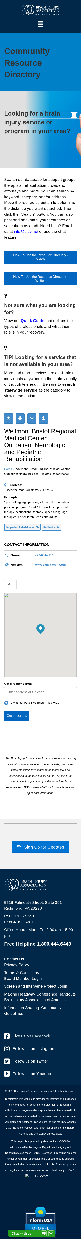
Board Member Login (23, 978)
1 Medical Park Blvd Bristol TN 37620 (34, 702)
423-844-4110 (44, 555)
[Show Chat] (44, 1233)
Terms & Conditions (21, 972)
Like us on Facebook (31, 1036)
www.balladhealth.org (50, 564)
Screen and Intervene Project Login (35, 986)
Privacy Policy (16, 965)
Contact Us (14, 959)
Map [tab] (10, 584)
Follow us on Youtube (32, 1074)
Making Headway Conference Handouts (40, 994)
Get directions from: (18, 683)
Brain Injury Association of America (35, 1000)
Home (8, 468)
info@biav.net (26, 231)
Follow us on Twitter (30, 1061)
